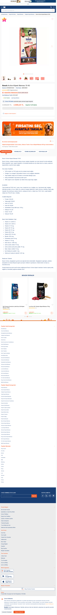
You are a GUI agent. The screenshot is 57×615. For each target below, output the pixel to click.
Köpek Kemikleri (4, 403)
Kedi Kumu (3, 339)
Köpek (4, 144)
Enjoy (2, 468)
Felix (2, 477)
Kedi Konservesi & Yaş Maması (7, 342)
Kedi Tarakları (4, 351)
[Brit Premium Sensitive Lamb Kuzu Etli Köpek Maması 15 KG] (15, 292)
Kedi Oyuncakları (4, 346)
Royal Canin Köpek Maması (6, 436)
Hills (2, 455)
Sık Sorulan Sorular (5, 509)
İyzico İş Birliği (4, 564)
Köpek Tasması (4, 414)
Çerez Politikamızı (49, 603)
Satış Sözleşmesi (5, 520)
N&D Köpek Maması (5, 443)
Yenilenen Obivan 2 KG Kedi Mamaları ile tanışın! (27, 4)
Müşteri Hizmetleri (5, 550)
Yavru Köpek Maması (5, 389)
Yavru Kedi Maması (5, 330)
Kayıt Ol (34, 495)
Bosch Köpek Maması (5, 421)
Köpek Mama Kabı (5, 412)
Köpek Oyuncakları (5, 409)
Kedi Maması (3, 328)
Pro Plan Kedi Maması (5, 377)
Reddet (6, 607)
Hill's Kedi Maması (5, 373)
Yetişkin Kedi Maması (5, 335)
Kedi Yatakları (4, 348)
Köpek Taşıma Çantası (5, 407)
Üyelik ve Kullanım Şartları (7, 518)
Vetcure (2, 475)
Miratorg (3, 462)
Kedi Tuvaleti (3, 337)
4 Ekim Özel (4, 556)
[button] (23, 73)
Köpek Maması (20, 14)
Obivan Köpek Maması (5, 429)
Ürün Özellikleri (6, 151)
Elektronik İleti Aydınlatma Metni (8, 527)
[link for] (28, 1)
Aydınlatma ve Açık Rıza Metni (8, 511)
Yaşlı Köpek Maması (5, 394)
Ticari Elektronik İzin (5, 525)
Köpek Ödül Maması (5, 405)
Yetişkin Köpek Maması (29, 14)
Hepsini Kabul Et (19, 612)
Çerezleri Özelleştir (7, 612)
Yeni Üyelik (3, 535)
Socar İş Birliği (4, 562)
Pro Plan (2, 450)
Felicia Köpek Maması (5, 423)
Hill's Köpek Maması (5, 438)
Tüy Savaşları (4, 560)
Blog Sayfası (4, 548)
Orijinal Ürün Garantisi (6, 537)
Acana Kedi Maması (5, 371)
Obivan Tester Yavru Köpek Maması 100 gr (33, 144)
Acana (2, 466)
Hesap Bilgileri (4, 544)
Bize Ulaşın (3, 541)
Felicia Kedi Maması (5, 359)
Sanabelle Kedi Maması (6, 362)
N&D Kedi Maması (4, 382)
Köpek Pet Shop (12, 14)
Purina (2, 479)
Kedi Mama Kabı (4, 355)
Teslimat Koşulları (5, 523)
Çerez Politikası (4, 514)
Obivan (2, 470)
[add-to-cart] (25, 313)
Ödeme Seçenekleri (30, 151)
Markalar (3, 558)
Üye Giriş (3, 532)
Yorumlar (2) (17, 151)
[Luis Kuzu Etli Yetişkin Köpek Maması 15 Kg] (41, 292)
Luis (2, 473)
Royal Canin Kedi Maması (6, 380)
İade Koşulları (43, 151)
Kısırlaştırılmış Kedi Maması (6, 333)
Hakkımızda (3, 539)
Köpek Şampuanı (4, 418)
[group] (28, 46)
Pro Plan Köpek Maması (6, 441)
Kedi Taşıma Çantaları (5, 353)
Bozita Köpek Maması (5, 432)
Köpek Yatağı (3, 416)
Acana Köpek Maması (5, 434)
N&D (2, 459)
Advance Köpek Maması (6, 425)
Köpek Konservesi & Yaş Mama (7, 400)
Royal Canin (3, 448)
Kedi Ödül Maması (5, 344)
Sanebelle (3, 457)
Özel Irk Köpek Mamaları (6, 396)
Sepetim (3, 546)
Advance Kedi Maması (5, 364)
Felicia (2, 482)
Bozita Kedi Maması (5, 375)
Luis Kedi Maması (4, 368)
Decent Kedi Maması (5, 357)
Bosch (5, 86)
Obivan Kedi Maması (5, 366)
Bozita (2, 453)
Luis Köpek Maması (5, 427)
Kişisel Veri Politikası (5, 516)
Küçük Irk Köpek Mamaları (6, 398)
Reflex (2, 464)
